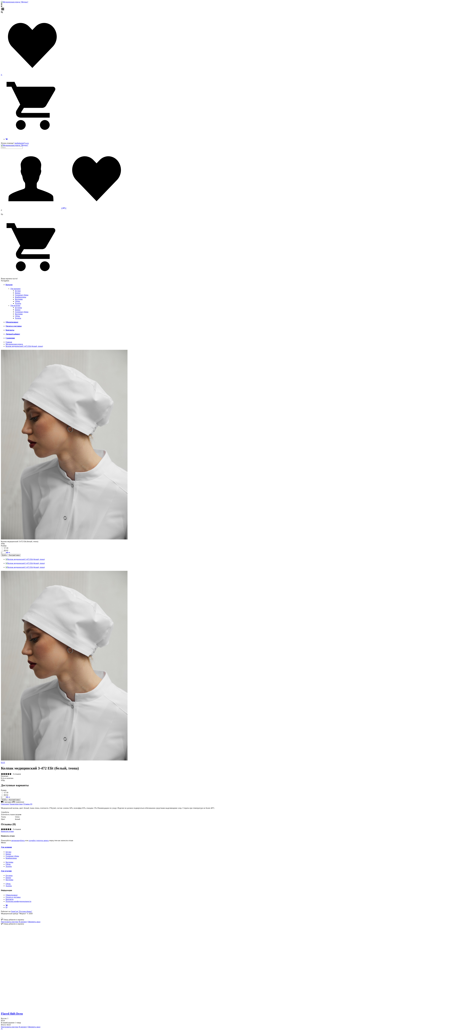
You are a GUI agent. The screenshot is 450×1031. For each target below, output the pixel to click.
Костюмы (19, 299)
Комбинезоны (20, 297)
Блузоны (18, 308)
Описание (5, 804)
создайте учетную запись (39, 840)
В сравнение (19, 802)
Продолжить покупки (9, 922)
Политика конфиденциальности (18, 901)
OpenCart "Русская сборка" (21, 911)
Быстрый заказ (14, 555)
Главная (9, 342)
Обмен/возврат (12, 895)
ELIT (3, 763)
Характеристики (16, 804)
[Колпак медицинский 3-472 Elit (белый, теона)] (64, 760)
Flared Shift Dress (12, 1013)
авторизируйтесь (18, 840)
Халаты (18, 303)
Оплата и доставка (13, 897)
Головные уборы (21, 295)
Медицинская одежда (14, 344)
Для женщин (15, 289)
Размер (3, 546)
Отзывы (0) (27, 804)
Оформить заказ (34, 922)
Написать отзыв (7, 831)
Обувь (17, 301)
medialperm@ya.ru (22, 143)
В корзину (23, 922)
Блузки (18, 291)
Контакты (9, 899)
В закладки (7, 802)
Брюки (17, 293)
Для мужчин (15, 305)
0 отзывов (17, 774)
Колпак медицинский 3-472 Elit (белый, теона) (24, 346)
